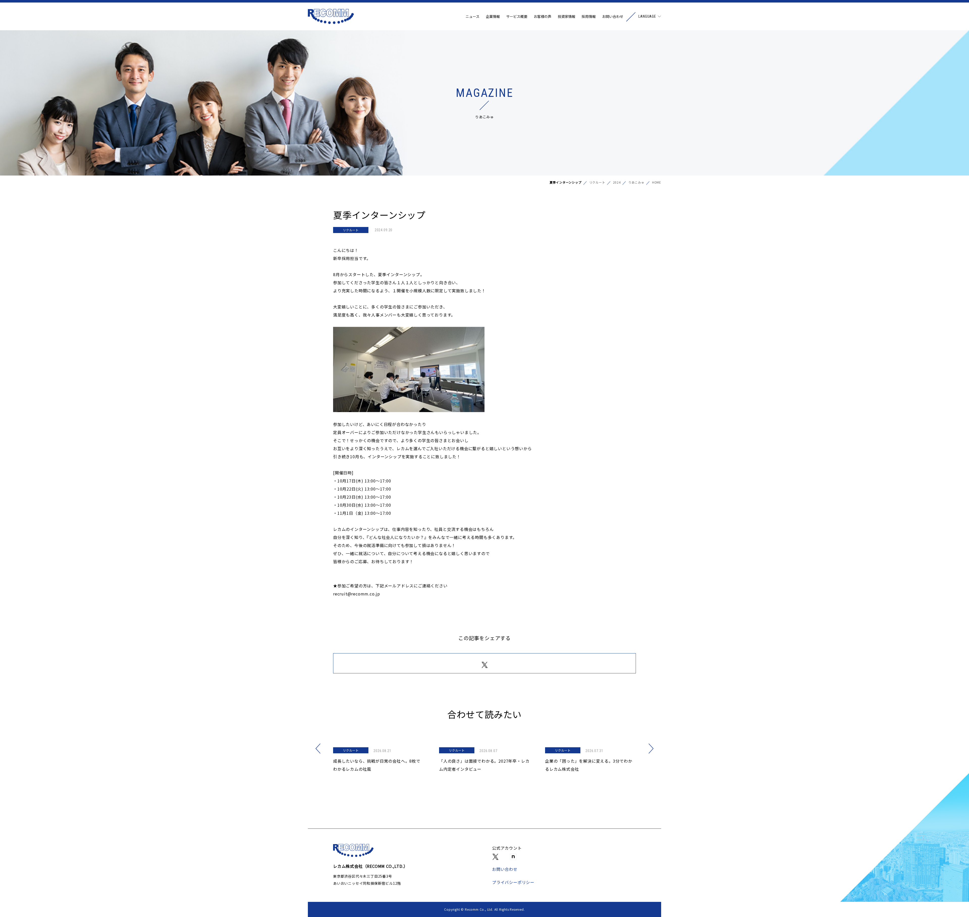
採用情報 (589, 16)
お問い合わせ (612, 16)
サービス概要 (516, 16)
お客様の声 (542, 16)
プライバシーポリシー (513, 882)
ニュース (472, 16)
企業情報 (493, 16)
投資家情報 (566, 16)
